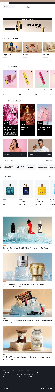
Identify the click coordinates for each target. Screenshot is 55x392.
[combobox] (9, 6)
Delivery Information (21, 372)
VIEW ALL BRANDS (49, 160)
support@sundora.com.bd (7, 376)
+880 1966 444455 (6, 372)
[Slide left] (4, 1)
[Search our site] (4, 6)
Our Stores (19, 376)
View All (50, 66)
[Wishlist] (47, 6)
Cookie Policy (29, 376)
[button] (48, 61)
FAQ (28, 378)
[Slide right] (51, 1)
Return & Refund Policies (21, 374)
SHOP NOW (10, 29)
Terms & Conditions (30, 374)
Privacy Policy (29, 372)
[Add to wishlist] (15, 71)
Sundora (44, 388)
